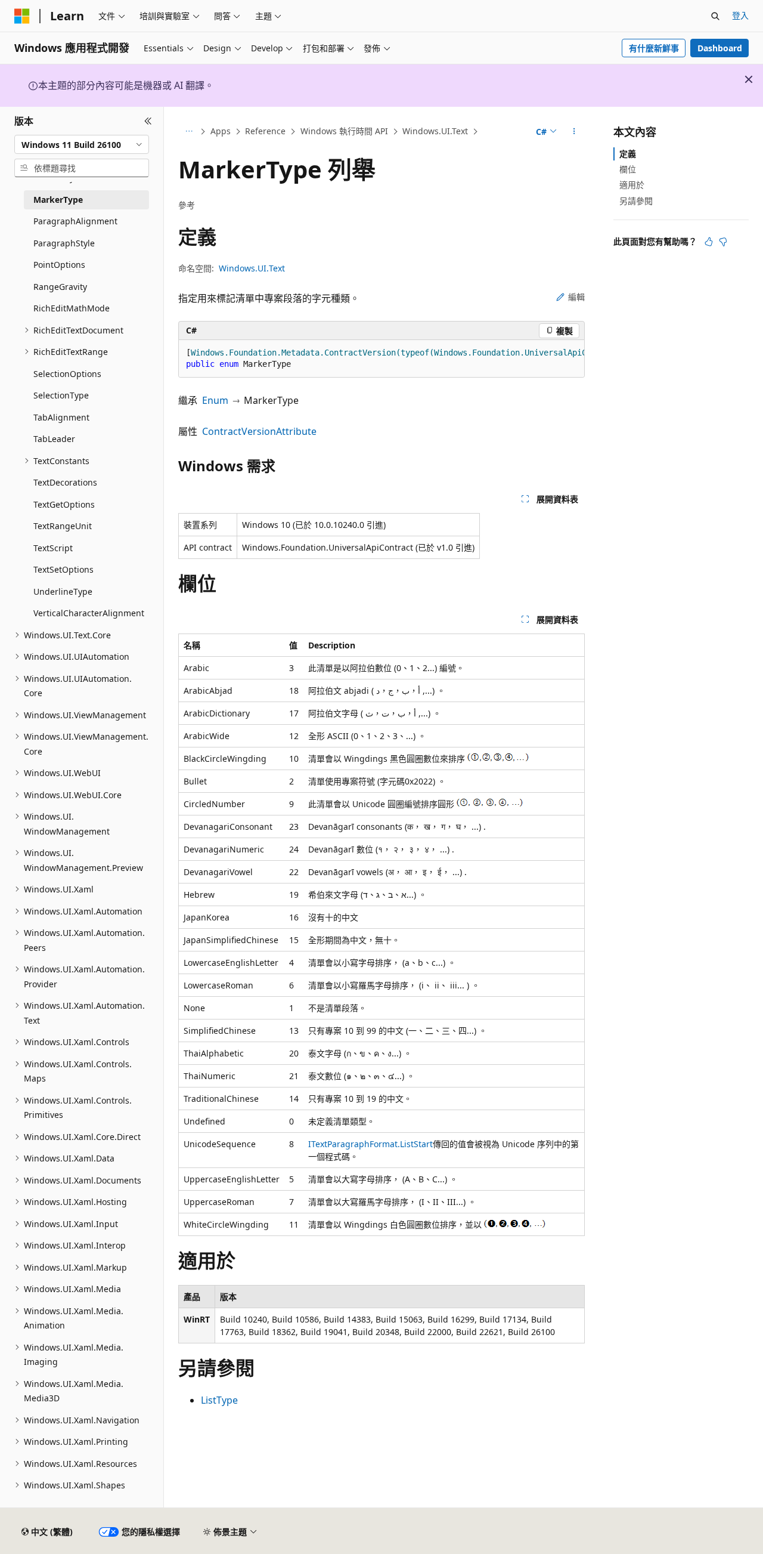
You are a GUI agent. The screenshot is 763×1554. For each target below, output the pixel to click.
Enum (215, 400)
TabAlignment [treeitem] (61, 417)
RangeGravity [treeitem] (60, 286)
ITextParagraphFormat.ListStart (370, 1144)
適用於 (631, 184)
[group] (381, 359)
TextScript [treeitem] (53, 548)
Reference (265, 131)
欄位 (627, 169)
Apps (220, 131)
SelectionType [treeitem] (61, 395)
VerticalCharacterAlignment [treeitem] (88, 613)
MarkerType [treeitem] (58, 199)
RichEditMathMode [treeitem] (71, 308)
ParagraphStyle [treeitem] (64, 243)
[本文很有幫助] (709, 241)
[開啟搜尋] (715, 16)
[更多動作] (574, 131)
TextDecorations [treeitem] (65, 482)
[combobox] (81, 144)
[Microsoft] (22, 16)
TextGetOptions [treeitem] (64, 504)
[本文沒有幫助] (723, 241)
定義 (627, 153)
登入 (740, 15)
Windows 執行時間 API (344, 131)
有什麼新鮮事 (654, 48)
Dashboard (719, 48)
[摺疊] (148, 121)
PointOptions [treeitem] (59, 264)
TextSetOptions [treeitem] (63, 569)
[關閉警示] (748, 79)
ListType (219, 1400)
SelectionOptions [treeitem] (67, 373)
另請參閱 (636, 200)
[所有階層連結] (188, 131)
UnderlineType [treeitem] (62, 591)
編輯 (576, 296)
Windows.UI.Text (435, 131)
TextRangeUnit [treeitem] (62, 526)
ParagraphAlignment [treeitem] (75, 221)
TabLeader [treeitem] (54, 438)
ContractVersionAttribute (259, 431)
